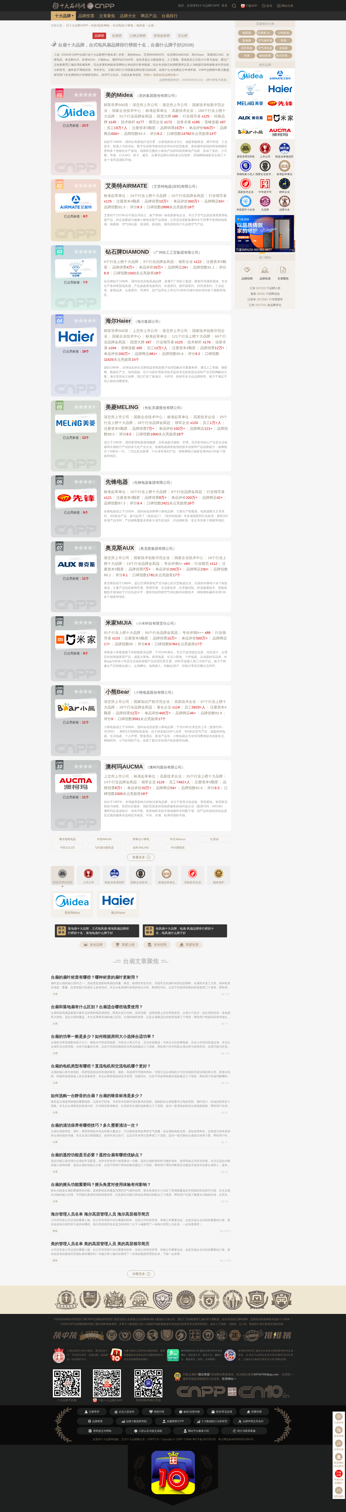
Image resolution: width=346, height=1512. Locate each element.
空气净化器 (265, 48)
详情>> (148, 74)
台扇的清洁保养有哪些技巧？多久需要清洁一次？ (95, 1125)
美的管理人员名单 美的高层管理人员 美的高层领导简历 (100, 1243)
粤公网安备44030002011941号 (235, 1439)
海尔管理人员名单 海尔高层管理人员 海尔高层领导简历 (100, 1214)
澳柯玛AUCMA (124, 767)
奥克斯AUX (120, 548)
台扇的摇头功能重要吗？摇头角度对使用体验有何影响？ (101, 1184)
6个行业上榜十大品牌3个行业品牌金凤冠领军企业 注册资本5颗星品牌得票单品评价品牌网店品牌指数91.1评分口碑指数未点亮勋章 (165, 267)
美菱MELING (122, 407)
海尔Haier (118, 321)
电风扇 (140, 25)
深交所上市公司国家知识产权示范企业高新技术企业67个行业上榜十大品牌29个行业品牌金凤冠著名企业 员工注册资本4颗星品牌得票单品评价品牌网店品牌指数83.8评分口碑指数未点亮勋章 (165, 710)
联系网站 (229, 1378)
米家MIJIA (119, 623)
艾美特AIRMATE (126, 186)
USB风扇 (283, 32)
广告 (291, 250)
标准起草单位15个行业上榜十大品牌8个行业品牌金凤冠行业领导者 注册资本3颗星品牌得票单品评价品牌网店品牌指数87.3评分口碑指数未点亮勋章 (165, 497)
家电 (55, 1230)
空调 (246, 55)
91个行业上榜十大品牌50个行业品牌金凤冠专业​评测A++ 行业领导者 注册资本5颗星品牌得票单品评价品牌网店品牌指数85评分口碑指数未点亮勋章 (165, 638)
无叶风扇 (246, 48)
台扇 (151, 25)
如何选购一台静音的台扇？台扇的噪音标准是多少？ (97, 1095)
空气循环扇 (265, 40)
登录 (224, 5)
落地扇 (246, 40)
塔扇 (283, 40)
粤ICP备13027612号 (204, 1439)
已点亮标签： (76, 125)
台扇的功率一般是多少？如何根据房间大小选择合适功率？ (103, 1036)
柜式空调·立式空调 (284, 55)
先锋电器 (117, 482)
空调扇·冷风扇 (265, 32)
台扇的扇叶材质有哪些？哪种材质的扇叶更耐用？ (95, 977)
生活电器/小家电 (123, 25)
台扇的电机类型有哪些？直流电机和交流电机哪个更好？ (101, 1066)
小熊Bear (117, 692)
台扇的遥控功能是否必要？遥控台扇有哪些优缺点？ (97, 1155)
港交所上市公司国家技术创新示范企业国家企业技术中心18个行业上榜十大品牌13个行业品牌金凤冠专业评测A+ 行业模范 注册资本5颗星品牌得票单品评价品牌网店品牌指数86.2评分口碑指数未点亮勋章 (166, 566)
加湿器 (283, 48)
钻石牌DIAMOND (127, 252)
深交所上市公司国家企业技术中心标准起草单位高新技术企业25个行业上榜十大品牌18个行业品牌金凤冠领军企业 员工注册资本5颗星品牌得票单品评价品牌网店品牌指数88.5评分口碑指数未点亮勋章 (166, 425)
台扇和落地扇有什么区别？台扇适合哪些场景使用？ (97, 1007)
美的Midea (119, 95)
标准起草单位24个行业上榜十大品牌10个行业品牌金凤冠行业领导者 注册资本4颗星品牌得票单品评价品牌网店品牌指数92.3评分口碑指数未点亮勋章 (166, 201)
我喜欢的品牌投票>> (166, 74)
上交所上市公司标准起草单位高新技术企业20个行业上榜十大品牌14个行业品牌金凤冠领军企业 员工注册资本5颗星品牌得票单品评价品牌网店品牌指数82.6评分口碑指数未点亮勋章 (166, 785)
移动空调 (265, 55)
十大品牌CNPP (78, 25)
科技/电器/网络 (100, 25)
